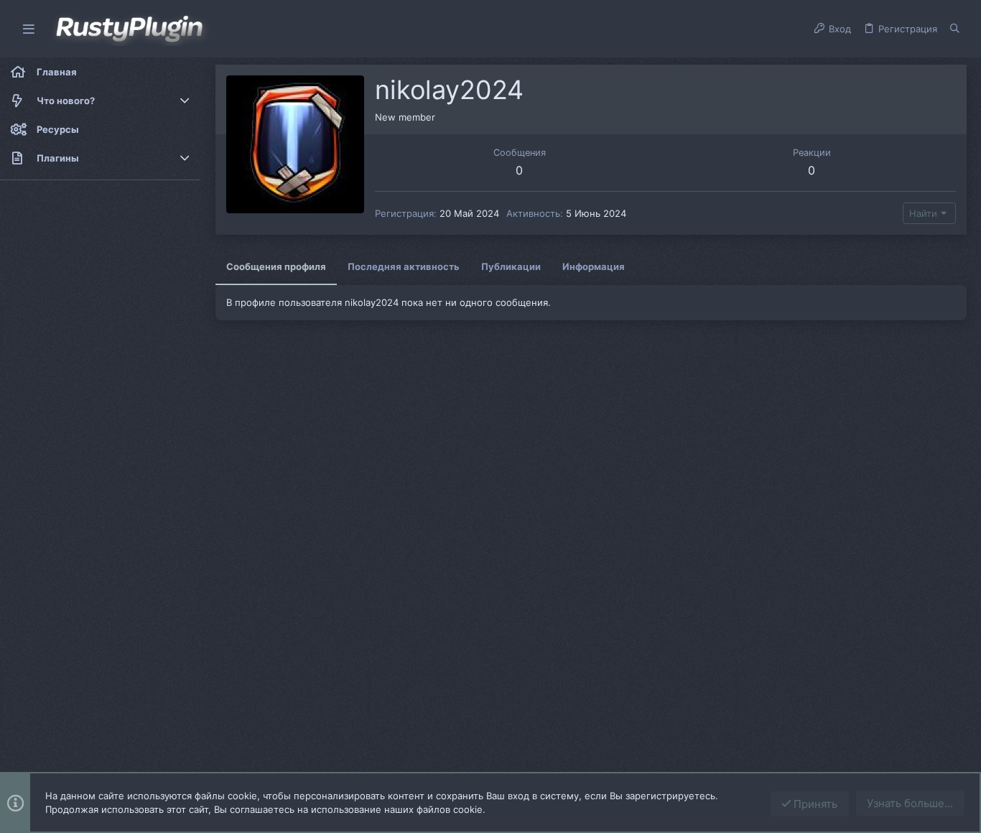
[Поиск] (955, 29)
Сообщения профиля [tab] (276, 266)
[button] (28, 29)
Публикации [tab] (511, 266)
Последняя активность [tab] (404, 266)
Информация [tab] (593, 266)
